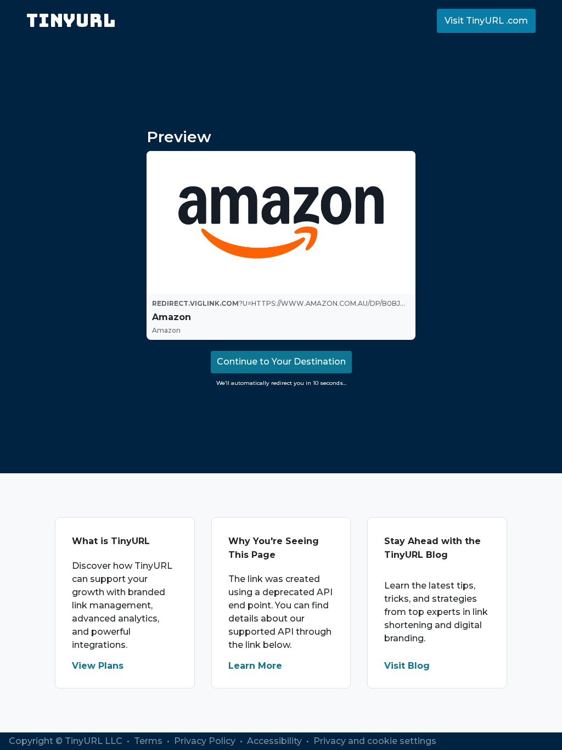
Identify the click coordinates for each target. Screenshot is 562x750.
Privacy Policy (206, 741)
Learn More (255, 666)
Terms (149, 741)
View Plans (97, 666)
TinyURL (71, 20)
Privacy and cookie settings (374, 741)
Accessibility (275, 741)
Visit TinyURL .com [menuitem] (486, 20)
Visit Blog (407, 666)
